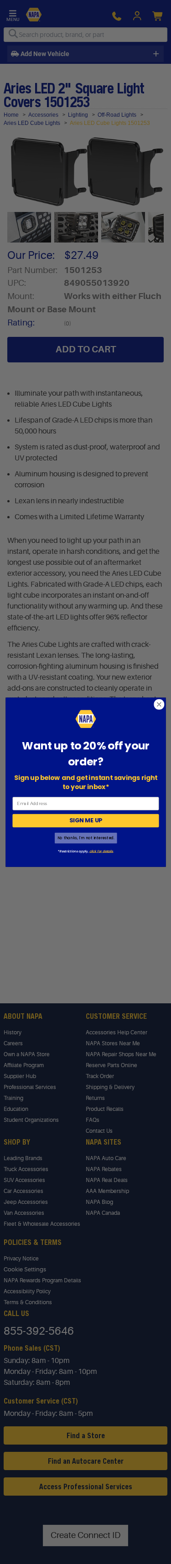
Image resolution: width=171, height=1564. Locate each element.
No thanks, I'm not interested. (85, 838)
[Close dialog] (159, 704)
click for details (101, 850)
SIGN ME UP (85, 820)
